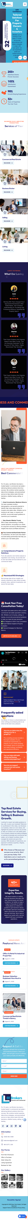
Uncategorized (9, 1012)
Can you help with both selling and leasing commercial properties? (12, 757)
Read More (7, 163)
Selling (4, 217)
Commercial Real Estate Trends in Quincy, (12, 1017)
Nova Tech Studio (16, 1204)
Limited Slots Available (10, 636)
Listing (4, 246)
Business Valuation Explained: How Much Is (12, 977)
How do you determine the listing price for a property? (13, 732)
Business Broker (8, 188)
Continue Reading (10, 963)
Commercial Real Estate (11, 159)
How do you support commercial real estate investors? (12, 767)
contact (16, 701)
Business (7, 949)
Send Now (14, 1076)
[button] (20, 58)
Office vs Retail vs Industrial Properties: (13, 954)
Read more (6, 865)
